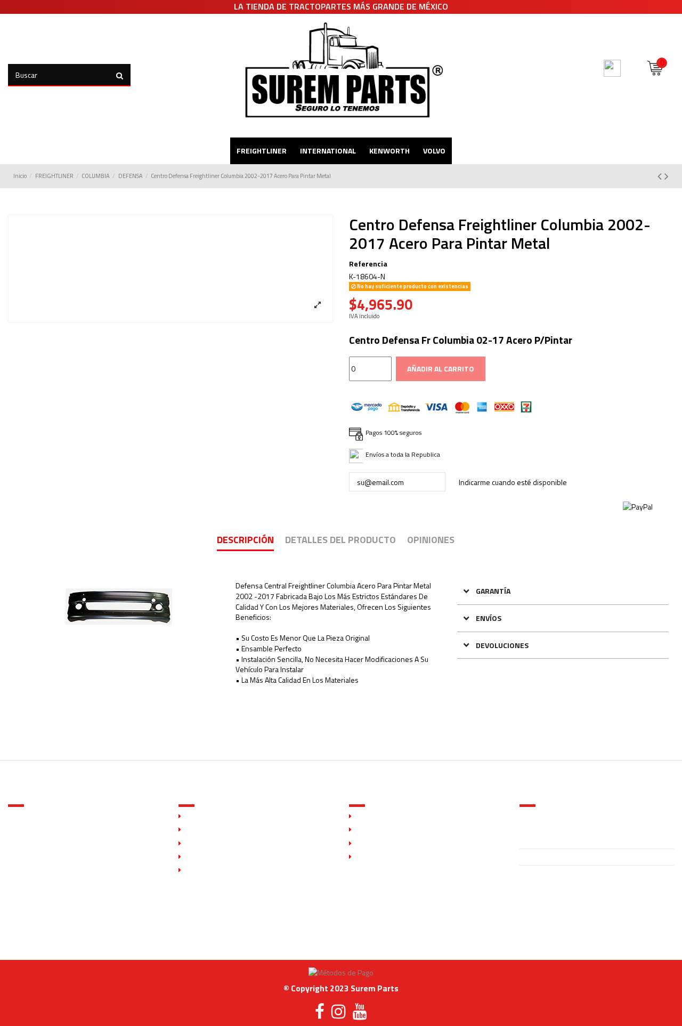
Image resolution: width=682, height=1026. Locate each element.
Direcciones (374, 857)
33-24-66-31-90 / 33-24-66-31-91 (578, 857)
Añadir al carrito (440, 368)
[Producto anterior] (660, 175)
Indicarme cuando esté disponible (513, 482)
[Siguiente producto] (666, 175)
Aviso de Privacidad (216, 830)
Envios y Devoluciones (221, 857)
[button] (563, 591)
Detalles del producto (340, 541)
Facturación (203, 870)
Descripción (245, 541)
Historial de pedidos (387, 843)
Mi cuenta (370, 816)
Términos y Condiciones (223, 843)
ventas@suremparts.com (559, 873)
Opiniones (430, 541)
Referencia (368, 263)
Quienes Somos (210, 816)
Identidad (370, 830)
